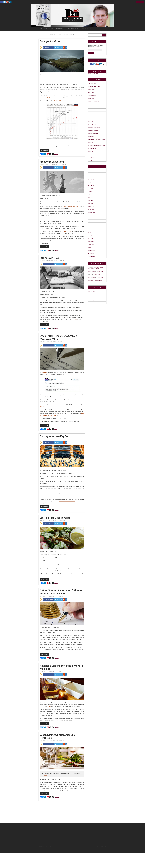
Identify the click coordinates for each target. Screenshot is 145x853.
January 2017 (91, 176)
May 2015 (90, 232)
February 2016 (91, 206)
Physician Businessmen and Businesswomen (96, 145)
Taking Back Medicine (46, 846)
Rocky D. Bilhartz (52, 44)
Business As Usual (50, 257)
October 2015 (91, 218)
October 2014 (91, 253)
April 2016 (90, 200)
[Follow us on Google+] (97, 64)
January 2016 (91, 209)
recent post (44, 372)
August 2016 (90, 188)
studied (77, 569)
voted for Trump (67, 231)
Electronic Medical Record (93, 101)
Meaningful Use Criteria (93, 130)
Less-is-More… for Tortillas (55, 517)
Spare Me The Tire (92, 297)
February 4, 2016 (43, 520)
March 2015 (90, 238)
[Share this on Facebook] (48, 48)
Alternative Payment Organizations (95, 86)
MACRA (42, 406)
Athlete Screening (91, 89)
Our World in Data (58, 100)
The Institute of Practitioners (73, 28)
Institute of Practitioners (93, 124)
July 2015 (90, 226)
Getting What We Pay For (54, 436)
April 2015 (90, 235)
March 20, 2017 (43, 44)
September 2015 (91, 220)
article (46, 233)
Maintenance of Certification (94, 127)
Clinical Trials (91, 92)
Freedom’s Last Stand (52, 161)
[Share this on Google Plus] (64, 48)
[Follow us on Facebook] (91, 64)
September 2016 (91, 185)
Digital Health (91, 98)
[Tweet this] (58, 48)
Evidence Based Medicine (93, 104)
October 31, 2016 (44, 260)
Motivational (91, 136)
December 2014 (91, 247)
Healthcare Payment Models (94, 112)
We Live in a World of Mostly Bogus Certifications (95, 268)
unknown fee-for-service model (67, 501)
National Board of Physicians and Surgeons (96, 139)
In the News (90, 118)
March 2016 (90, 203)
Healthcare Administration (93, 107)
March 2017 (90, 170)
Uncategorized (91, 160)
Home (41, 28)
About (45, 28)
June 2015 (90, 229)
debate (48, 97)
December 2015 (91, 212)
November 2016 (91, 179)
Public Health (91, 151)
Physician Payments (92, 148)
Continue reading (44, 150)
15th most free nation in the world (70, 206)
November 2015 (91, 215)
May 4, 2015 (42, 740)
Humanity (90, 115)
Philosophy (90, 142)
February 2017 (91, 173)
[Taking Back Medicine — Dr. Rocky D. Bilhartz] (72, 15)
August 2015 (90, 223)
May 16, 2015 (42, 671)
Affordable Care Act (92, 83)
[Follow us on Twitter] (94, 64)
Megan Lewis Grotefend (52, 740)
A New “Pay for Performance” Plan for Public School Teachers (61, 592)
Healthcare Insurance (92, 109)
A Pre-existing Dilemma (93, 300)
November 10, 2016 (44, 164)
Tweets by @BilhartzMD (93, 73)
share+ (56, 154)
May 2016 (90, 197)
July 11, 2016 (42, 341)
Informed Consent (91, 121)
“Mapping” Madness (92, 294)
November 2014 (91, 250)
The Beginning (91, 157)
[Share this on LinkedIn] (66, 48)
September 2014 (91, 256)
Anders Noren (101, 846)
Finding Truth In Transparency (56, 28)
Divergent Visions (50, 41)
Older (42, 810)
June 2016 (90, 194)
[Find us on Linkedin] (100, 64)
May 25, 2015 (42, 596)
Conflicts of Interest (92, 95)
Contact (84, 28)
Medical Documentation (93, 133)
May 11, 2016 (42, 439)
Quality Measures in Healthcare (94, 154)
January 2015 (91, 244)
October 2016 (91, 182)
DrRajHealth (90, 280)
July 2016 (90, 191)
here (76, 319)
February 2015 (91, 241)
